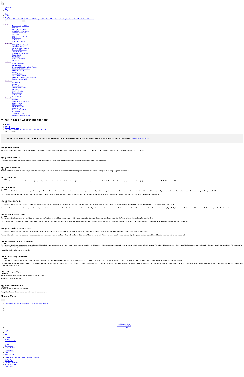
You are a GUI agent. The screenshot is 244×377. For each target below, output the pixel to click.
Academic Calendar (18, 70)
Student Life (8, 81)
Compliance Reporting (11, 362)
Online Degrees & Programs (20, 48)
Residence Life (16, 84)
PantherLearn (9, 19)
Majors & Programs (18, 63)
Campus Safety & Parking (20, 110)
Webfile (49, 19)
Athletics (15, 89)
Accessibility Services (18, 106)
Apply (6, 10)
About (6, 24)
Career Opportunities (18, 41)
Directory (7, 344)
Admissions (8, 43)
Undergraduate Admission (20, 45)
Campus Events (73, 19)
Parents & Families (10, 341)
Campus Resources (10, 98)
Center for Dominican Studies (21, 69)
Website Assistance (10, 364)
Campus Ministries (17, 86)
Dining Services (17, 93)
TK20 (33, 19)
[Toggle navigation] (3, 300)
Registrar (15, 72)
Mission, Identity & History (20, 26)
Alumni (7, 15)
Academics (8, 62)
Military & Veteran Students (20, 53)
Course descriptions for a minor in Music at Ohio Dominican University (26, 303)
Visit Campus (16, 57)
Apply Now (15, 60)
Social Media (8, 366)
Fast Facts (15, 27)
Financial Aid (16, 99)
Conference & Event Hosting (21, 115)
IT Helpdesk (16, 111)
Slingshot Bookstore (18, 113)
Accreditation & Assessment (20, 31)
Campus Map (16, 39)
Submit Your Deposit (18, 58)
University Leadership (19, 29)
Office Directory (17, 38)
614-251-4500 (124, 327)
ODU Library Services (19, 75)
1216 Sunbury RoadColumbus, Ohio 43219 (124, 325)
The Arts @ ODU (17, 91)
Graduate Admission (18, 46)
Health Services (17, 103)
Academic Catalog (17, 74)
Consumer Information (19, 33)
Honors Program (17, 65)
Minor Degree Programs (12, 128)
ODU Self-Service (26, 19)
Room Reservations (57, 19)
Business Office (17, 108)
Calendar (7, 352)
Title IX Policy (9, 361)
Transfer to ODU (17, 51)
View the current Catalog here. (140, 138)
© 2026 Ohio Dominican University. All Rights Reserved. (22, 357)
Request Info (8, 7)
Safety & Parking (10, 347)
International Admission (19, 50)
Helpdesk (66, 19)
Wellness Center (17, 105)
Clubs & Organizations (19, 87)
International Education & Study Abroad (24, 67)
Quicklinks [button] (8, 17)
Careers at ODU (9, 354)
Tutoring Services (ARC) (19, 79)
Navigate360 (39, 19)
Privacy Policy (9, 359)
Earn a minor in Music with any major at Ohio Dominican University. (25, 129)
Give (6, 14)
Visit (6, 9)
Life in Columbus (17, 96)
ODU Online (17, 19)
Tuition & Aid (16, 55)
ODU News (16, 34)
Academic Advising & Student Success (24, 77)
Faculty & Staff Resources (86, 19)
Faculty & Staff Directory (20, 36)
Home (8, 124)
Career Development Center (20, 101)
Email (45, 19)
